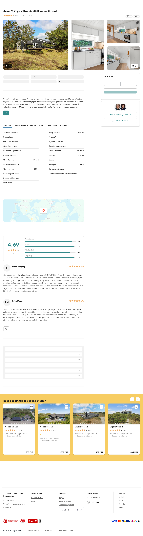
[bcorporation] (40, 523)
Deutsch (122, 493)
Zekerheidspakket (66, 505)
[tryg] (33, 523)
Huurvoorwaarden (66, 530)
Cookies (48, 530)
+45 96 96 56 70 (121, 121)
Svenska (122, 504)
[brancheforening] (11, 523)
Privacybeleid (33, 530)
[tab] (11, 423)
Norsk (121, 500)
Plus (33, 501)
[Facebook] (93, 502)
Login (61, 498)
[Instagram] (88, 502)
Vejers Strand (11, 426)
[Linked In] (98, 502)
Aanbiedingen (9, 500)
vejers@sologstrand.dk (121, 114)
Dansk (121, 507)
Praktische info (65, 501)
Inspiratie (7, 507)
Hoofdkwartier (37, 498)
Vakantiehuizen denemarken (14, 504)
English (121, 497)
